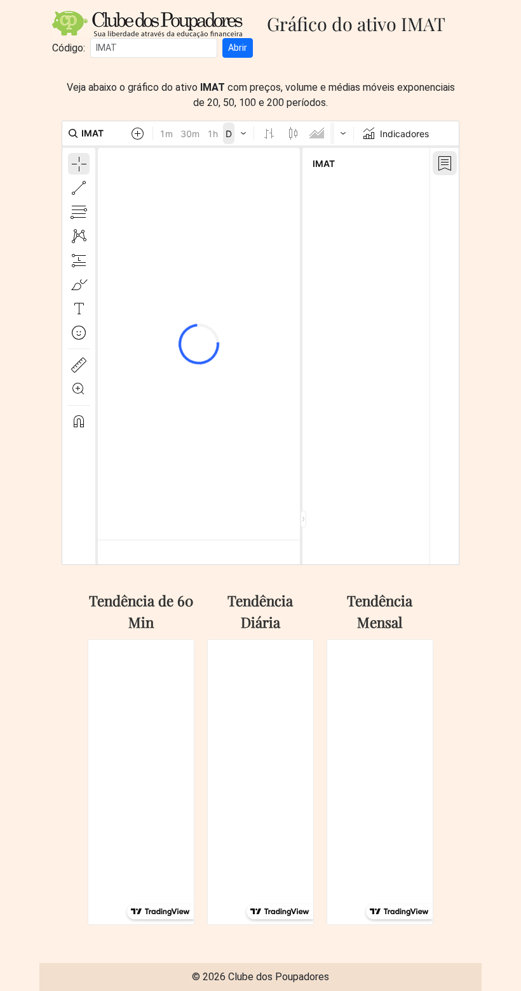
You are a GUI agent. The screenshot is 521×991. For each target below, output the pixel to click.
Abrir (237, 48)
